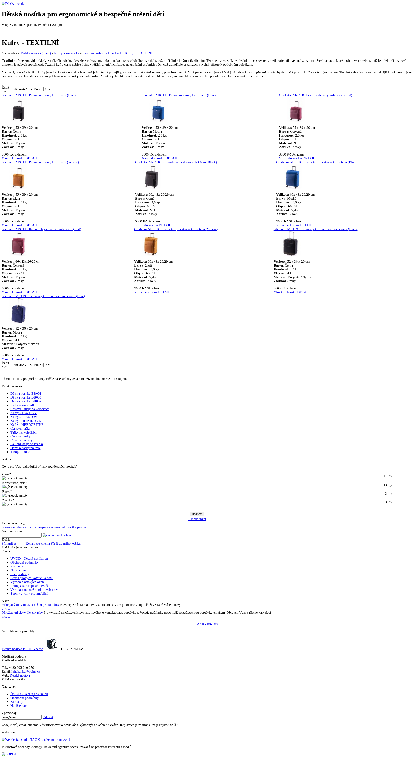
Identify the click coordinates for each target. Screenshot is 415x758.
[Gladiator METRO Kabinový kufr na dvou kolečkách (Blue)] (18, 322)
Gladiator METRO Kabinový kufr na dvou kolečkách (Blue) (43, 296)
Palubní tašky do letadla (26, 444)
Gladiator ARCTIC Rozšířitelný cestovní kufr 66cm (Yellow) (176, 229)
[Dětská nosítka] (13, 3)
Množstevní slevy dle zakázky (22, 612)
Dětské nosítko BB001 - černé (22, 649)
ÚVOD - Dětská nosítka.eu (29, 558)
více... (6, 608)
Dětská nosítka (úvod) (36, 53)
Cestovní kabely (21, 440)
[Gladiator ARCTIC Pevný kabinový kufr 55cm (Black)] (18, 121)
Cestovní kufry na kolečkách (102, 53)
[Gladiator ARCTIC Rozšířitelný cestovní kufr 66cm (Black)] (152, 188)
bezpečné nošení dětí (51, 527)
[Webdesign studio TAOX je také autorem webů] (36, 739)
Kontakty (16, 566)
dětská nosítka (27, 527)
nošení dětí (9, 527)
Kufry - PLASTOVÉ (25, 417)
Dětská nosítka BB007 (25, 401)
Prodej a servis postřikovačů (29, 586)
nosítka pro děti (77, 527)
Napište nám (18, 570)
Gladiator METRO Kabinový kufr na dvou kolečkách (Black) (316, 229)
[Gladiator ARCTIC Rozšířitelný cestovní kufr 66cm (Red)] (18, 255)
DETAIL (31, 158)
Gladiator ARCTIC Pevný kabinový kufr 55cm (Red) (315, 95)
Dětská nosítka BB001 (25, 393)
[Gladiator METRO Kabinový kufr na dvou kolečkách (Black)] (290, 255)
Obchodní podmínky (24, 562)
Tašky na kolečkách (23, 432)
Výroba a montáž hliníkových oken (34, 589)
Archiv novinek (207, 624)
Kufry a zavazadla (66, 53)
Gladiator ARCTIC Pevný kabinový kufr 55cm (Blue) (179, 95)
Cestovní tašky (20, 428)
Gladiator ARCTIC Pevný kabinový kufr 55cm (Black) (39, 95)
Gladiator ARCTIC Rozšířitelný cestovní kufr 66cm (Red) (41, 229)
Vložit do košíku (13, 158)
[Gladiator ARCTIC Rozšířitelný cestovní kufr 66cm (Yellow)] (151, 255)
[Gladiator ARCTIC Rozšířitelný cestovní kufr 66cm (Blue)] (293, 188)
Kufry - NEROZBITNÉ (27, 424)
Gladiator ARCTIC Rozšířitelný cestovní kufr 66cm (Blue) (316, 162)
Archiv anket (197, 519)
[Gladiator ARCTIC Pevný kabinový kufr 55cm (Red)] (296, 121)
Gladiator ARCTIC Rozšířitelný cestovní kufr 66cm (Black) (176, 162)
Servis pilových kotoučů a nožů (31, 578)
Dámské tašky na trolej (26, 448)
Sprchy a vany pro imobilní (29, 593)
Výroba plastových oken (27, 582)
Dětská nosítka (20, 675)
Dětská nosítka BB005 (25, 397)
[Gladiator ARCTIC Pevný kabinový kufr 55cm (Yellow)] (18, 188)
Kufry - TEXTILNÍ (138, 53)
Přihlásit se (9, 543)
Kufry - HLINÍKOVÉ (25, 421)
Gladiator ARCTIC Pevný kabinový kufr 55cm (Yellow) (40, 162)
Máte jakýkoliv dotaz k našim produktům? (30, 605)
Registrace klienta (38, 543)
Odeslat (48, 717)
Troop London (20, 452)
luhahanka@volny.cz (25, 671)
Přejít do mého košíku (66, 543)
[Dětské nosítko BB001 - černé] (51, 649)
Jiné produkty (19, 574)
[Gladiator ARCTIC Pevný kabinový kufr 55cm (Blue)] (159, 121)
